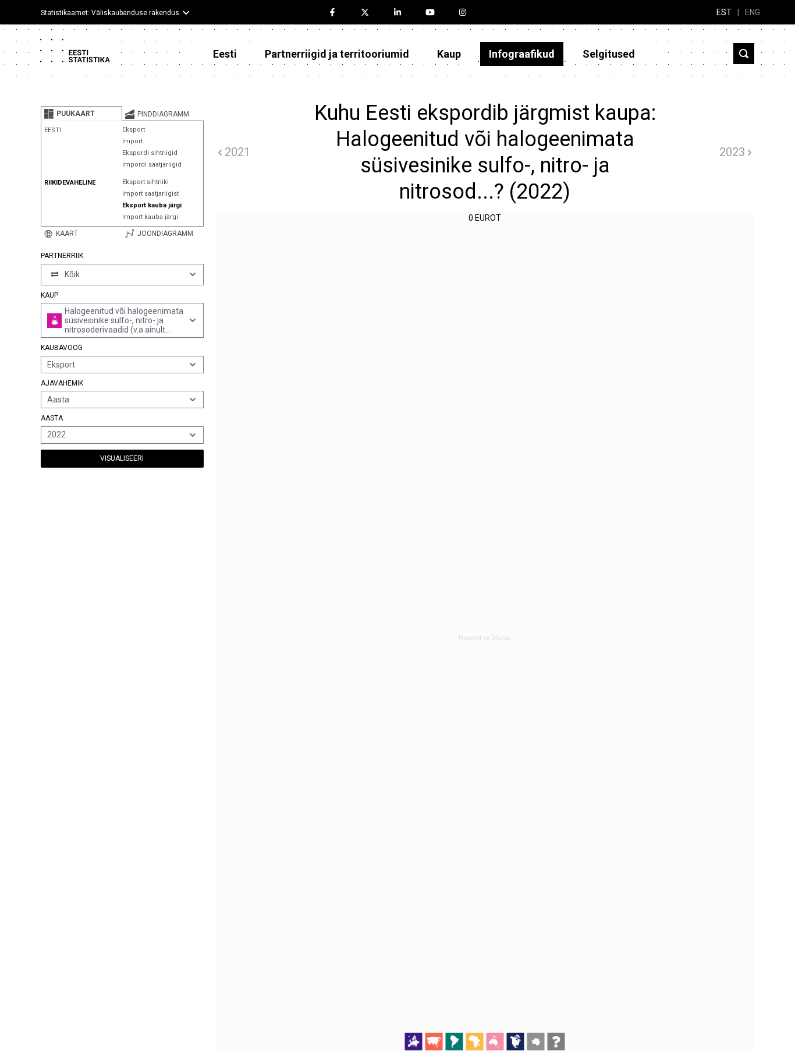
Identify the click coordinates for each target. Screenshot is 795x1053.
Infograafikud (522, 54)
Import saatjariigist (150, 193)
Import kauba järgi (150, 217)
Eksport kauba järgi (152, 205)
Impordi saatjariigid (152, 164)
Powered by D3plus (485, 638)
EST (724, 12)
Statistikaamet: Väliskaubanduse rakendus (110, 13)
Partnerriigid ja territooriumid (337, 54)
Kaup (449, 54)
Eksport (133, 129)
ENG (752, 12)
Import (132, 141)
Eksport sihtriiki (145, 182)
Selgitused (609, 54)
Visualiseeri (122, 458)
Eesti (225, 54)
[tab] (81, 113)
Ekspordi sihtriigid (150, 153)
